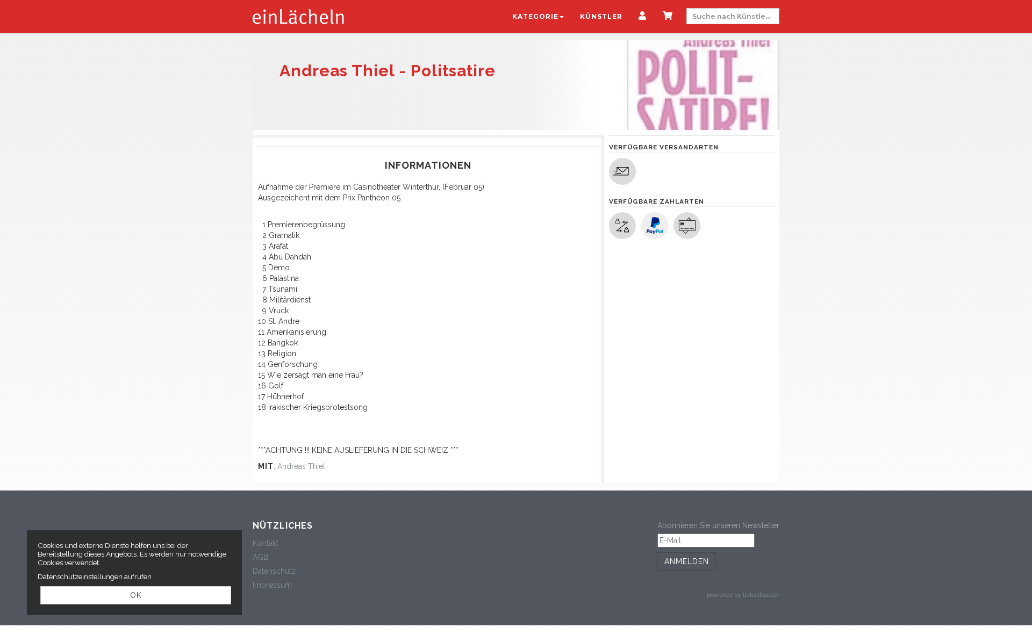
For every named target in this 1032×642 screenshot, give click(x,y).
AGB (260, 557)
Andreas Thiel (301, 466)
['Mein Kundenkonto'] (642, 16)
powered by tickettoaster (743, 594)
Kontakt (265, 543)
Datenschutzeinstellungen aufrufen (95, 576)
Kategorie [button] (535, 16)
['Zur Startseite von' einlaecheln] (298, 16)
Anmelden (686, 561)
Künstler (601, 16)
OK (136, 595)
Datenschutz (274, 571)
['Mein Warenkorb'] (668, 16)
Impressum (272, 585)
